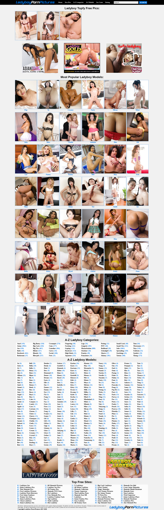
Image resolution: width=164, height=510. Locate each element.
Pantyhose (85, 356)
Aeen (19, 366)
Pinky (114, 423)
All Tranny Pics (53, 489)
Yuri (138, 442)
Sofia (126, 406)
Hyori (59, 378)
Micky (86, 387)
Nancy (101, 363)
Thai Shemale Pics (26, 489)
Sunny (126, 433)
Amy (19, 392)
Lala (72, 402)
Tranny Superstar (80, 491)
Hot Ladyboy (52, 503)
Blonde (35, 353)
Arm (19, 414)
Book (31, 387)
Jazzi (59, 406)
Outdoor (84, 351)
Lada (72, 399)
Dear (31, 445)
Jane (59, 397)
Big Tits (36, 348)
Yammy (140, 421)
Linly (72, 421)
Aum (19, 418)
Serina (126, 397)
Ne (100, 382)
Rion (126, 375)
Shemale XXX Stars (55, 491)
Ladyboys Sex (25, 485)
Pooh (113, 438)
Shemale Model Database (133, 489)
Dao (30, 438)
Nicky (101, 392)
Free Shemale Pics (54, 495)
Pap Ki (114, 390)
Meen (86, 373)
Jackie (59, 390)
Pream (114, 445)
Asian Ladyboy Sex (104, 501)
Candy (31, 404)
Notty (101, 423)
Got (45, 440)
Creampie (52, 344)
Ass (18, 348)
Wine (139, 416)
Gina (46, 430)
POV (103, 346)
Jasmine (60, 402)
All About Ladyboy (81, 487)
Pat (113, 399)
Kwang (73, 392)
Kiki (72, 380)
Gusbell (60, 366)
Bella (31, 366)
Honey (59, 375)
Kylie (72, 394)
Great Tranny (103, 487)
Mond (86, 421)
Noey (100, 399)
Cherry (31, 416)
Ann (18, 397)
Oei (100, 438)
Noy (100, 426)
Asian (19, 346)
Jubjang (60, 430)
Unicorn (140, 394)
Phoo (113, 414)
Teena (139, 373)
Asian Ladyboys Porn (27, 499)
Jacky (59, 392)
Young (135, 356)
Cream (31, 430)
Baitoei (19, 423)
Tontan (139, 385)
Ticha (139, 378)
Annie (19, 402)
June (59, 435)
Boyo (31, 394)
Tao (138, 368)
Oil (100, 442)
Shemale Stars (129, 491)
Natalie (101, 375)
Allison (19, 375)
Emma (46, 387)
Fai (45, 394)
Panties (84, 353)
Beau (19, 438)
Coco (31, 426)
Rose (126, 378)
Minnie (86, 404)
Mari (72, 442)
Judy (59, 433)
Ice (58, 380)
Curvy (51, 351)
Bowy (31, 392)
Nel (100, 385)
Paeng (114, 373)
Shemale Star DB (80, 495)
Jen (58, 409)
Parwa (114, 397)
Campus (32, 402)
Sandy (126, 390)
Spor (126, 421)
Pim (113, 418)
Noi (100, 402)
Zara (139, 445)
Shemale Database (130, 499)
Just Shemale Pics (130, 503)
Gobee (46, 435)
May (85, 366)
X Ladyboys (78, 485)
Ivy (58, 387)
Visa (138, 399)
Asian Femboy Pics (81, 499)
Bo (30, 378)
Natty (101, 380)
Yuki (139, 440)
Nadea (86, 430)
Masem (86, 363)
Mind (86, 397)
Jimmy (59, 421)
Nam (85, 435)
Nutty (101, 435)
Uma (139, 390)
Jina (58, 423)
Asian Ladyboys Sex (27, 503)
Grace (46, 442)
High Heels (69, 353)
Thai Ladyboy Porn (81, 493)
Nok (100, 404)
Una (138, 392)
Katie (72, 373)
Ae (18, 363)
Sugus (126, 428)
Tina (138, 380)
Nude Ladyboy (53, 501)
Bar (18, 430)
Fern (45, 404)
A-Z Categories (78, 2)
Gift (45, 421)
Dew (45, 370)
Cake (31, 399)
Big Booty (36, 344)
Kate (72, 370)
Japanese (68, 356)
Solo (118, 348)
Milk (85, 390)
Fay (45, 402)
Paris (113, 394)
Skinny (103, 356)
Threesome (137, 346)
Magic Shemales (103, 489)
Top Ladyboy (52, 499)
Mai (71, 430)
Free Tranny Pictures (105, 491)
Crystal (32, 435)
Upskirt (136, 353)
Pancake (115, 385)
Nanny (101, 368)
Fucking (68, 346)
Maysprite (87, 368)
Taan (126, 442)
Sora (126, 418)
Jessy (59, 418)
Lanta (72, 404)
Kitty (72, 387)
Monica (86, 423)
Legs (83, 344)
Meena (86, 375)
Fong (46, 411)
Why (139, 409)
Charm (31, 411)
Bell (30, 363)
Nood (101, 414)
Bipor (31, 375)
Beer (18, 445)
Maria (72, 445)
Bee (18, 442)
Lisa (71, 423)
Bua (30, 397)
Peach (114, 406)
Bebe (19, 440)
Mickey (86, 385)
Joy (58, 428)
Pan (113, 382)
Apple (19, 406)
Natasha (102, 378)
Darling (32, 442)
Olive (114, 363)
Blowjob (36, 356)
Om (113, 366)
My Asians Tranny (104, 493)
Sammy (127, 385)
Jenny (59, 411)
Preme (126, 363)
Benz (31, 373)
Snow (126, 402)
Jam (58, 394)
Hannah (60, 368)
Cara (31, 406)
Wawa (139, 406)
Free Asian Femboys (27, 495)
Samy (126, 387)
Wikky (139, 414)
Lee (71, 406)
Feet (50, 356)
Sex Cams (99, 2)
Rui (125, 380)
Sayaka (127, 394)
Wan (138, 404)
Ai (18, 368)
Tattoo (118, 356)
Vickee (139, 397)
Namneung (88, 440)
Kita (72, 385)
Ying (138, 426)
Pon (113, 430)
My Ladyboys (52, 493)
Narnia (101, 373)
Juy (58, 438)
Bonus (31, 385)
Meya (86, 382)
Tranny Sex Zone (26, 497)
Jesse (59, 414)
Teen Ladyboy (129, 493)
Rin (125, 370)
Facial (51, 353)
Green (46, 445)
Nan (85, 442)
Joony (59, 426)
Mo (85, 411)
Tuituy (139, 387)
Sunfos (126, 430)
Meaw (86, 370)
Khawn (73, 378)
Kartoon (73, 368)
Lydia (72, 428)
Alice (19, 370)
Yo (138, 428)
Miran (86, 409)
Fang (46, 397)
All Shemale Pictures (54, 485)
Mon (85, 418)
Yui (138, 438)
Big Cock (36, 346)
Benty (31, 370)
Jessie (59, 416)
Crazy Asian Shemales (132, 487)
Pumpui (127, 366)
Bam (19, 428)
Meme (86, 380)
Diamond (47, 373)
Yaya (139, 423)
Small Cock (120, 344)
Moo (85, 426)
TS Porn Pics (102, 495)
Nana (86, 445)
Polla (113, 428)
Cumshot (52, 348)
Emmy (46, 390)
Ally (18, 378)
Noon (101, 421)
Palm (114, 375)
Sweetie (127, 440)
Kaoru (59, 445)
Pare (113, 392)
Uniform (136, 351)
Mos (85, 428)
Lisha (72, 426)
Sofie (126, 409)
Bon (30, 382)
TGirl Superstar (129, 495)
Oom (113, 370)
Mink (86, 402)
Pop (113, 440)
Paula (114, 404)
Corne (31, 428)
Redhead (104, 348)
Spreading (120, 351)
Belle (31, 368)
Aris (18, 411)
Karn (72, 366)
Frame (46, 414)
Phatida (115, 411)
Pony (113, 435)
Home (60, 2)
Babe (19, 351)
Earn (46, 380)
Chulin (31, 421)
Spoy (126, 423)
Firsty (46, 409)
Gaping (67, 348)
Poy (113, 442)
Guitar (59, 363)
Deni (45, 368)
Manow (73, 438)
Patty (114, 402)
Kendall (73, 375)
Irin (58, 382)
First (45, 406)
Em (45, 385)
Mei (85, 378)
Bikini (35, 351)
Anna (19, 399)
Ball (18, 426)
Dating (107, 2)
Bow (30, 390)
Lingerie (84, 346)
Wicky (139, 411)
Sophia (126, 416)
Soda (126, 404)
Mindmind (88, 399)
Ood (113, 368)
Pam (113, 380)
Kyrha (72, 397)
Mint (86, 406)
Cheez (31, 414)
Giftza (46, 423)
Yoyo (139, 433)
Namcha (87, 438)
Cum (51, 346)
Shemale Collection (81, 489)
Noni (100, 411)
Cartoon (32, 409)
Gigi (45, 426)
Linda (72, 418)
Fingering (68, 344)
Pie (113, 416)
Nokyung (102, 406)
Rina (126, 373)
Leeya (72, 409)
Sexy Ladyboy (79, 501)
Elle (45, 382)
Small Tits (120, 346)
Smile (126, 399)
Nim (100, 394)
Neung (101, 390)
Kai (58, 442)
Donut (46, 375)
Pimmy (114, 421)
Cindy (31, 423)
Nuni (100, 430)
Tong (139, 382)
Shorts (103, 353)
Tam (138, 363)
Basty (19, 433)
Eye (45, 392)
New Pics (68, 2)
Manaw (73, 435)
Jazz (58, 404)
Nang (101, 366)
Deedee (46, 363)
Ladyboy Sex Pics (54, 487)
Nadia (86, 433)
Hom (59, 373)
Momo (86, 416)
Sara (126, 392)
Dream (46, 378)
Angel (19, 394)
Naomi (101, 370)
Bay (18, 435)
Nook (101, 418)
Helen (59, 370)
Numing (102, 428)
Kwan (72, 390)
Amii (19, 385)
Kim (72, 382)
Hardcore (68, 351)
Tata (138, 370)
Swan (126, 438)
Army (19, 416)
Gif (45, 418)
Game (46, 416)
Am (18, 380)
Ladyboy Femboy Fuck (56, 497)
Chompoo (32, 418)
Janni (59, 399)
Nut (100, 433)
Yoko (139, 430)
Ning (100, 397)
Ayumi (19, 421)
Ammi (19, 387)
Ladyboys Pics (129, 501)
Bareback (20, 353)
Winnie (139, 418)
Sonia (126, 414)
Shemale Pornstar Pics (106, 499)
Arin (19, 409)
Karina (73, 363)
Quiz (126, 368)
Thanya (140, 375)
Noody (101, 416)
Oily (100, 445)
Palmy (114, 378)
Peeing (103, 344)
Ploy (113, 426)
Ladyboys (77, 497)
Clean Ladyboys (25, 501)
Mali (72, 433)
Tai (125, 445)
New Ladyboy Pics (104, 497)
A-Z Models (90, 2)
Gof (45, 438)
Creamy (32, 433)
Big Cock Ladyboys (105, 485)
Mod (85, 414)
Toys (135, 348)
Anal (19, 344)
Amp (19, 390)
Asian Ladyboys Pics (27, 487)
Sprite (126, 426)
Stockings (119, 353)
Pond (114, 433)
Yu (138, 435)
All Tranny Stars (80, 503)
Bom (31, 380)
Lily (71, 414)
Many (72, 440)
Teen (135, 344)
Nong (101, 409)
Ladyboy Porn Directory (29, 493)
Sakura (127, 382)
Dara (31, 440)
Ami (18, 382)
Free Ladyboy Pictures (28, 491)
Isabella (60, 385)
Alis (18, 373)
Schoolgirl (104, 351)
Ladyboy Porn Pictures (32, 509)
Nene (100, 387)
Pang (113, 387)
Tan (138, 366)
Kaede (59, 440)
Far (45, 399)
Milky (86, 392)
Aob (18, 404)
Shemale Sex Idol (130, 485)
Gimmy (46, 428)
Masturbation (86, 348)
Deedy (46, 366)
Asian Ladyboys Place (131, 497)
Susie (126, 435)
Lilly (72, 411)
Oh (100, 440)
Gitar (46, 433)
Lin (71, 416)
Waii (138, 402)
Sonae (126, 411)
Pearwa (114, 409)
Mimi (86, 394)
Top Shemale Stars (104, 503)
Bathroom (20, 356)
